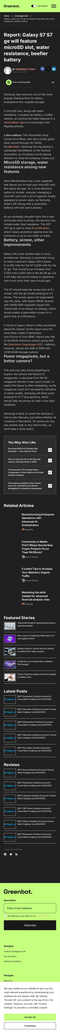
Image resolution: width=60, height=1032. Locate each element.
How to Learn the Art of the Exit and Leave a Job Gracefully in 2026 (24, 460)
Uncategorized (21, 16)
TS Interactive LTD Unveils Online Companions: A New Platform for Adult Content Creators (26, 472)
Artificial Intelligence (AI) (15, 951)
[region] (30, 1007)
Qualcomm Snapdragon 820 (25, 344)
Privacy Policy (42, 916)
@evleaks (14, 146)
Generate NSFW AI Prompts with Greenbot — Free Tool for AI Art (23, 449)
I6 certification (40, 228)
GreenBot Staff (26, 69)
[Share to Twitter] (48, 69)
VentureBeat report (15, 122)
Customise (30, 1025)
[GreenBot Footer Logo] (18, 891)
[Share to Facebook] (42, 69)
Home (6, 16)
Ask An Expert (10, 956)
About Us (8, 981)
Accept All (30, 1017)
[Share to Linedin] (54, 69)
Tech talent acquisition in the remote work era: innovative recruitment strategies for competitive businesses (25, 486)
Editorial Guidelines (12, 961)
